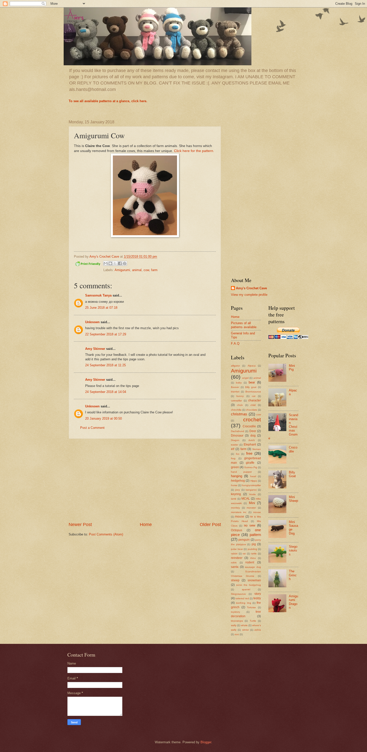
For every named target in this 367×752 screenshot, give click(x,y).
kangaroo (251, 489)
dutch (251, 440)
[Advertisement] (145, 480)
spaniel (246, 589)
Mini (252, 503)
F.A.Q (235, 343)
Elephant (250, 444)
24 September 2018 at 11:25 (105, 365)
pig (254, 544)
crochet (252, 419)
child (253, 405)
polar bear (237, 549)
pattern (255, 534)
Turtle (253, 620)
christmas (239, 414)
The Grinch (293, 575)
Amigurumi (122, 270)
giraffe (250, 462)
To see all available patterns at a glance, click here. (108, 101)
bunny (240, 396)
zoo (237, 634)
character (254, 400)
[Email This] (105, 263)
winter (245, 629)
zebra (257, 629)
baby (239, 382)
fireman (256, 449)
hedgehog (238, 480)
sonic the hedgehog (248, 585)
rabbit (234, 553)
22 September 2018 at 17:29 (105, 334)
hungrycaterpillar (251, 485)
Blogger (205, 742)
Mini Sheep (293, 499)
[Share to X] (115, 263)
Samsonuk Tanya (98, 295)
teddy (257, 598)
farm (154, 270)
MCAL (245, 498)
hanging (236, 476)
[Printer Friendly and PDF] (88, 265)
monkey (235, 507)
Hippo (253, 480)
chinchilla (236, 409)
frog (233, 458)
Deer (252, 431)
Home (146, 524)
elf (232, 449)
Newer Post (80, 524)
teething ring (243, 603)
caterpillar (236, 400)
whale (244, 625)
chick (240, 405)
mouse (239, 516)
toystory (235, 611)
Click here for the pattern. (194, 151)
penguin (244, 539)
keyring (236, 494)
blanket (235, 391)
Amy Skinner (95, 349)
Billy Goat (292, 474)
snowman (254, 580)
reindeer (236, 557)
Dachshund (237, 431)
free (249, 453)
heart (253, 476)
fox (237, 453)
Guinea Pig (250, 467)
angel (245, 377)
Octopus (236, 530)
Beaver (235, 387)
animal (137, 270)
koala (252, 494)
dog (253, 435)
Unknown (92, 322)
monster (251, 507)
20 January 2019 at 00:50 (103, 418)
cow (146, 270)
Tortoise (251, 607)
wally (233, 625)
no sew (249, 525)
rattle (254, 553)
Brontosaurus (253, 391)
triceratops (237, 620)
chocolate (251, 409)
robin (234, 562)
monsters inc (238, 512)
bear (252, 382)
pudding (252, 549)
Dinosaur (237, 435)
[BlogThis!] (110, 263)
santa (234, 566)
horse (234, 485)
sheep (235, 580)
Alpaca (252, 365)
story (257, 593)
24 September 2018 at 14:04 (105, 392)
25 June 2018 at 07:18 (101, 307)
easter (234, 444)
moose (257, 512)
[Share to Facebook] (119, 263)
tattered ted (242, 598)
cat (253, 396)
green (235, 467)
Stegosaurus (238, 594)
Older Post (210, 524)
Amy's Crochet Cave (251, 288)
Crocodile (249, 426)
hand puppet (241, 471)
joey (237, 489)
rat (244, 553)
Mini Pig (292, 367)
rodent (249, 562)
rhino (253, 558)
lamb (233, 498)
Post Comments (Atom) (106, 534)
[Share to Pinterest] (124, 263)
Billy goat (250, 387)
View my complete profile (249, 295)
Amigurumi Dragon (293, 601)
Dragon (235, 440)
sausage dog (253, 567)
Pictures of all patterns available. (244, 325)
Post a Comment (92, 428)
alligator (235, 365)
